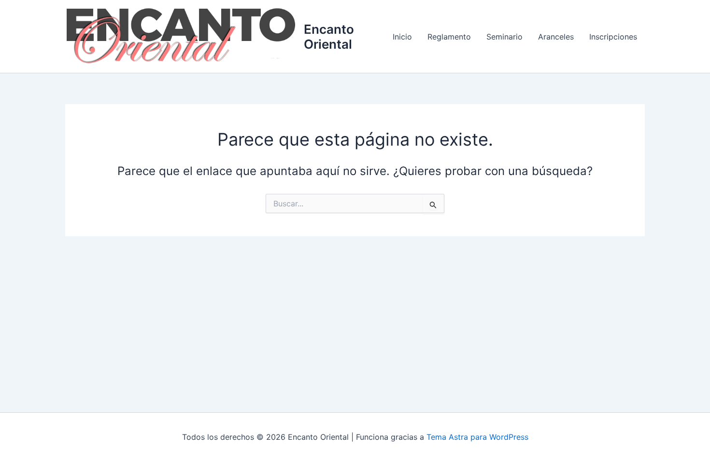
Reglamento (449, 36)
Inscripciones (613, 36)
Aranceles (556, 36)
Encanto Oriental (329, 37)
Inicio (402, 36)
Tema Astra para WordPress (477, 437)
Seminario (504, 36)
